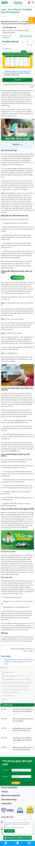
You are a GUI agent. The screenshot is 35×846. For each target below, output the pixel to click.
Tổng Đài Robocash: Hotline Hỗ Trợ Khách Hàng (18, 659)
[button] (33, 3)
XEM (15, 783)
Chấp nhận (9, 831)
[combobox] (21, 770)
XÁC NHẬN (17, 80)
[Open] (29, 770)
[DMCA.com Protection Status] (30, 810)
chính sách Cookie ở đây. (18, 827)
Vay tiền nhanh (17, 277)
